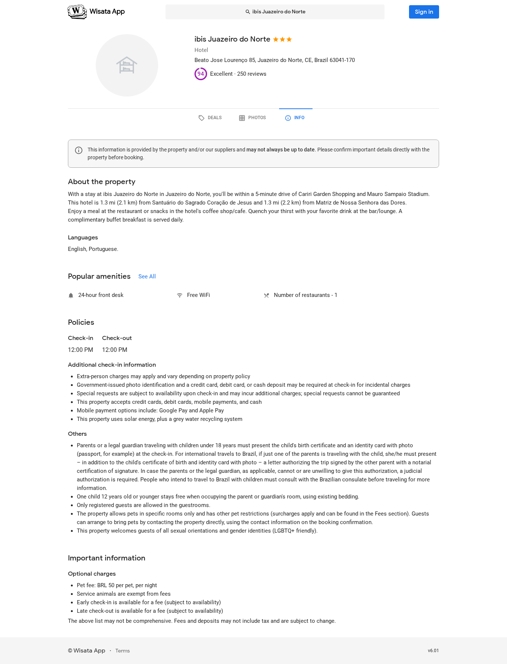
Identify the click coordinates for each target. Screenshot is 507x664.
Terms (122, 651)
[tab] (211, 118)
